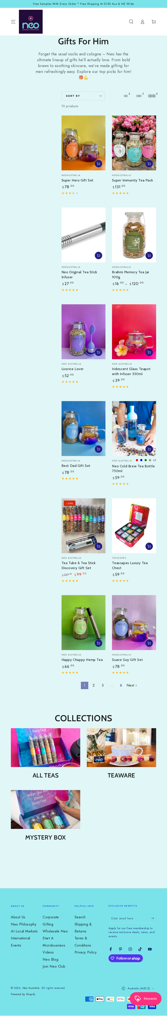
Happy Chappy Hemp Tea (82, 660)
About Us (18, 917)
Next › (132, 685)
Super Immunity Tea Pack (132, 180)
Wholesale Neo (55, 931)
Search (80, 917)
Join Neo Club (54, 966)
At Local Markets (24, 931)
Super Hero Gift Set (78, 180)
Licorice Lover (73, 369)
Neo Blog (50, 959)
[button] (131, 21)
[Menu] (13, 21)
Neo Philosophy (23, 924)
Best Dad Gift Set (76, 466)
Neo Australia (31, 988)
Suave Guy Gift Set (127, 660)
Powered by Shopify (23, 994)
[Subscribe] (153, 918)
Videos (48, 952)
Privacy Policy (86, 952)
